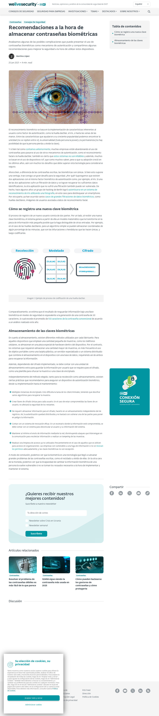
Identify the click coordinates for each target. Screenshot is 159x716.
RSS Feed (86, 690)
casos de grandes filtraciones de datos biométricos (69, 197)
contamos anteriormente (38, 149)
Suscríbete (36, 534)
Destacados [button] (108, 12)
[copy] (147, 493)
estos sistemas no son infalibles (69, 156)
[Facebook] (112, 493)
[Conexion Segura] (130, 393)
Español (138, 4)
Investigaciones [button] (77, 12)
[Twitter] (129, 493)
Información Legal (67, 697)
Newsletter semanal (38, 526)
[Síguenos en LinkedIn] (140, 691)
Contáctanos (64, 694)
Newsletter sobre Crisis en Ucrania (45, 521)
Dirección (86, 694)
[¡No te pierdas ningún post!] (148, 691)
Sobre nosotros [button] (129, 12)
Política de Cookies (90, 697)
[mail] (138, 493)
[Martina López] (12, 56)
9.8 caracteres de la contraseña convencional (69, 319)
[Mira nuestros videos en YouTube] (125, 691)
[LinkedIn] (121, 493)
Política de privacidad (68, 700)
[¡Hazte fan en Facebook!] (117, 691)
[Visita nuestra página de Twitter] (133, 691)
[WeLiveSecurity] (29, 4)
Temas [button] (94, 12)
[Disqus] (56, 640)
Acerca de (63, 690)
